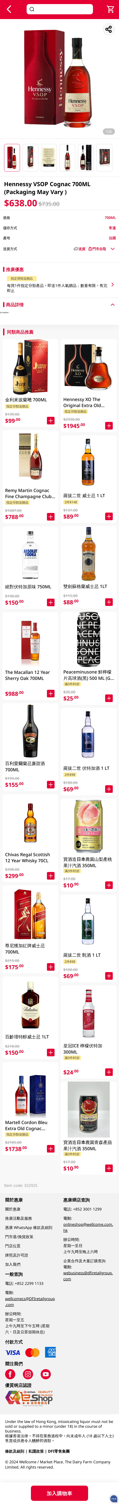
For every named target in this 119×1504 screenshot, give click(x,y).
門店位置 (12, 1245)
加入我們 (12, 1264)
